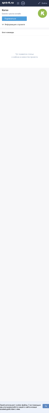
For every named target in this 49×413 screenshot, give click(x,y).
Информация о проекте (14, 24)
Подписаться (10, 19)
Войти (44, 3)
